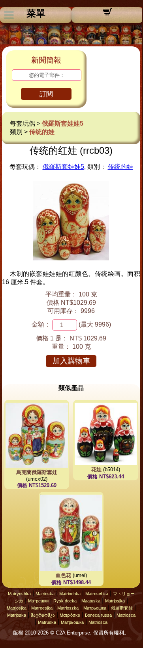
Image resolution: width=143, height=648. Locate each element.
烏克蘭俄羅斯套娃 (36, 472)
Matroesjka (42, 608)
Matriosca (126, 615)
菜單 (35, 13)
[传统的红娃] (71, 258)
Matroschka (96, 593)
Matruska (47, 622)
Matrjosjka (115, 600)
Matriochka (70, 593)
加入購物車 (71, 361)
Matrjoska (16, 615)
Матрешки (38, 600)
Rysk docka (65, 600)
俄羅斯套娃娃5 (62, 123)
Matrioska (45, 593)
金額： (41, 324)
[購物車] (107, 14)
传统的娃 (42, 131)
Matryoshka (19, 593)
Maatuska (90, 600)
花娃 (96, 469)
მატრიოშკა (43, 615)
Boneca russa (98, 615)
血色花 (63, 575)
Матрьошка (94, 608)
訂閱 (46, 94)
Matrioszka (68, 608)
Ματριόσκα (70, 615)
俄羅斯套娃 (122, 608)
